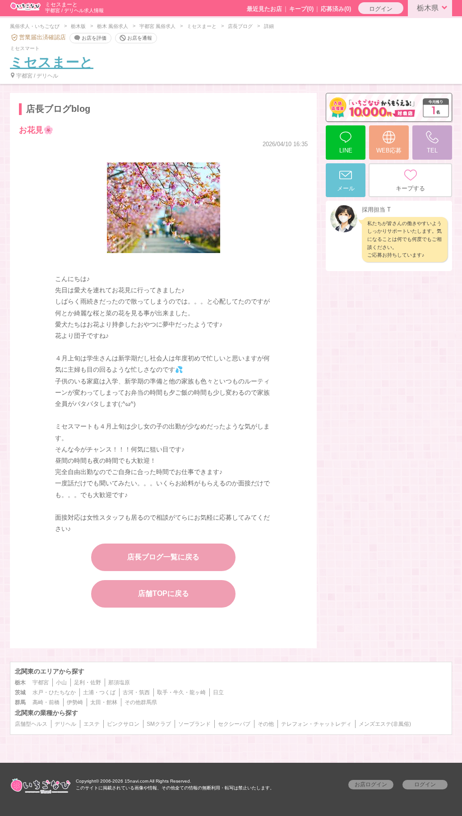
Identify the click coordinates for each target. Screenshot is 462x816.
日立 (218, 692)
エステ (91, 724)
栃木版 (78, 26)
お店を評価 (94, 37)
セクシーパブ (234, 724)
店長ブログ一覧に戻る (163, 557)
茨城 (20, 692)
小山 (61, 682)
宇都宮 (40, 682)
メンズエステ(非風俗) (385, 724)
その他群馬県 (141, 702)
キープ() (301, 8)
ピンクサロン (123, 724)
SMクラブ (159, 724)
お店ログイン (371, 784)
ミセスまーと (202, 26)
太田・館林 (103, 702)
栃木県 (428, 8)
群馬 (20, 702)
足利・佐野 (87, 682)
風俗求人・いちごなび (35, 26)
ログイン (381, 8)
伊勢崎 (75, 702)
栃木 (20, 682)
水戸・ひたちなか (54, 692)
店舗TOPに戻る (163, 593)
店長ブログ (240, 26)
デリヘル (65, 724)
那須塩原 (119, 682)
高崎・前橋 (46, 702)
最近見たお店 (264, 8)
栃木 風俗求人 (112, 26)
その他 (266, 724)
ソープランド (194, 724)
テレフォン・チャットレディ (316, 724)
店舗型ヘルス (31, 724)
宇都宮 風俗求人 (157, 26)
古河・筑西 (136, 692)
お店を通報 (139, 37)
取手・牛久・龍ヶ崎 (181, 692)
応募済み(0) (336, 8)
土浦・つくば (99, 692)
